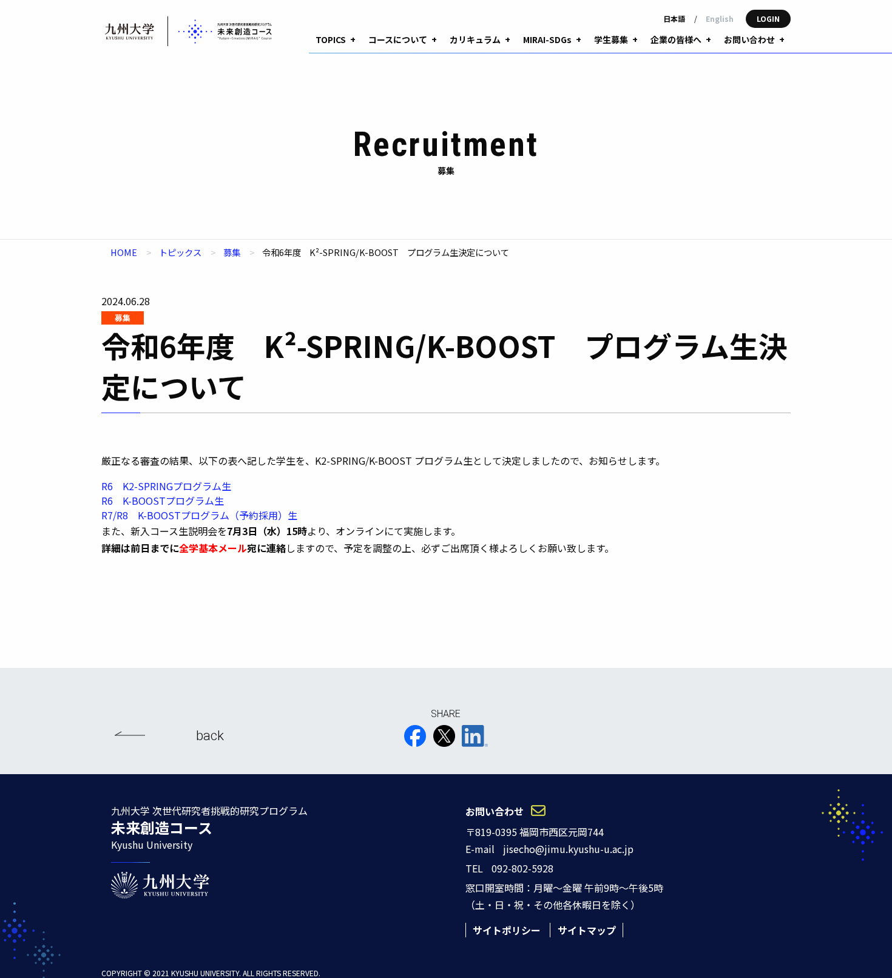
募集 (231, 252)
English (720, 18)
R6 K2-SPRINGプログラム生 (166, 486)
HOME (123, 252)
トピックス (180, 252)
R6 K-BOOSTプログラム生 (162, 500)
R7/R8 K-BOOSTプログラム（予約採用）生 (199, 515)
